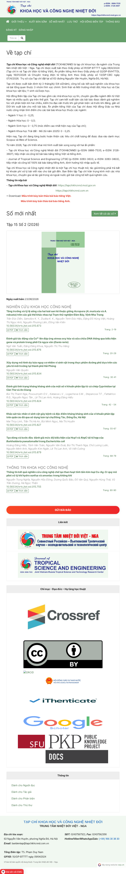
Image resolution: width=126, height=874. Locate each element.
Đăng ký (11, 29)
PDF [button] (11, 330)
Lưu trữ (72, 21)
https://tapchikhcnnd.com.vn (72, 190)
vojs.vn (121, 865)
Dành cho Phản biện (23, 798)
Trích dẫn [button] (23, 330)
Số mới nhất (57, 21)
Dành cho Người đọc (23, 785)
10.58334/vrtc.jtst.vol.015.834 (24, 373)
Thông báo (112, 21)
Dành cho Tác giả (21, 791)
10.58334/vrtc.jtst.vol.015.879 (23, 452)
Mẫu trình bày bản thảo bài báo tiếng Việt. (46, 195)
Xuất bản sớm (38, 21)
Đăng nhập (26, 29)
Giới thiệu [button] (18, 21)
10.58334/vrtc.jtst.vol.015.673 (23, 325)
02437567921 (78, 834)
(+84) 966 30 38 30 (109, 838)
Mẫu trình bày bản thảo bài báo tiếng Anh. (45, 201)
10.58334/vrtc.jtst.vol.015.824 (23, 401)
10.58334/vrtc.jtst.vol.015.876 (23, 349)
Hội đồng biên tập (91, 21)
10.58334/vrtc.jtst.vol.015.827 (23, 424)
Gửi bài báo (63, 510)
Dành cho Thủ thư (21, 805)
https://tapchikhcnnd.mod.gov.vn (77, 185)
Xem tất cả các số (104, 213)
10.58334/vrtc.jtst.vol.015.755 (23, 486)
